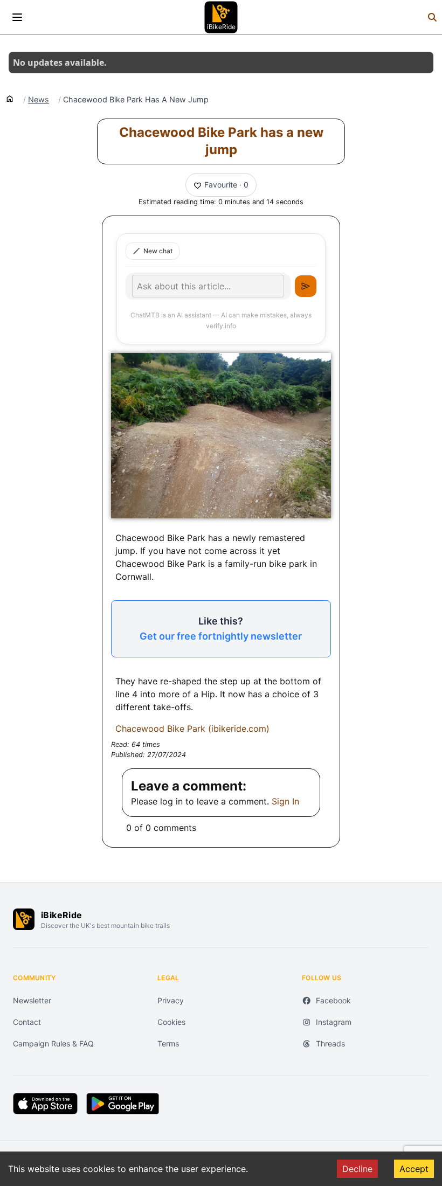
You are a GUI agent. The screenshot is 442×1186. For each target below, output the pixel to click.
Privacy (170, 1000)
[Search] (432, 17)
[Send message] (305, 286)
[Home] (9, 98)
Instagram (333, 1022)
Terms (168, 1043)
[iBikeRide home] (23, 919)
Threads (330, 1043)
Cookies (171, 1022)
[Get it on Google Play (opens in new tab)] (122, 1103)
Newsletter (32, 1000)
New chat (157, 251)
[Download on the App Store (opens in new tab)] (45, 1103)
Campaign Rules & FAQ (53, 1043)
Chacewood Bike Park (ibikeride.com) (192, 728)
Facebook (333, 1000)
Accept (414, 1168)
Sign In (285, 801)
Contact (27, 1022)
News (38, 99)
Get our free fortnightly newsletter (221, 636)
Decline (357, 1168)
